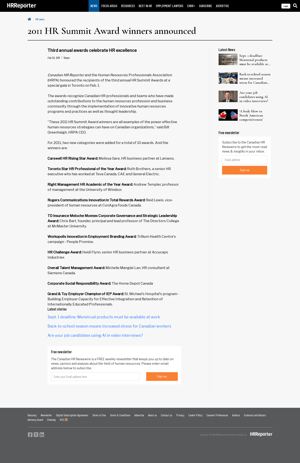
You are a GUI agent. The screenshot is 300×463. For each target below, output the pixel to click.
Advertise (139, 415)
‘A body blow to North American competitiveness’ (251, 115)
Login (286, 6)
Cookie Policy (195, 415)
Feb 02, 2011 (54, 58)
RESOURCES (128, 6)
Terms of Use (99, 415)
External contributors (255, 415)
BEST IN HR (145, 6)
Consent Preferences (217, 415)
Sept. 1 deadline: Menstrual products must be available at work (104, 317)
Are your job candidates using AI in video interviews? (95, 335)
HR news (39, 19)
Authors (236, 415)
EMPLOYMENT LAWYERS (169, 6)
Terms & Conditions (120, 415)
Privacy (180, 415)
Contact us (166, 415)
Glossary (32, 415)
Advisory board (35, 419)
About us (152, 415)
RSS (62, 419)
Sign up (162, 376)
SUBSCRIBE (205, 6)
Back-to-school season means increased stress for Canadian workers (109, 326)
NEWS (93, 6)
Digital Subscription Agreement (72, 415)
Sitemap (51, 419)
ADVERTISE (222, 6)
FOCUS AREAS (109, 6)
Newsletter (46, 415)
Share (67, 58)
